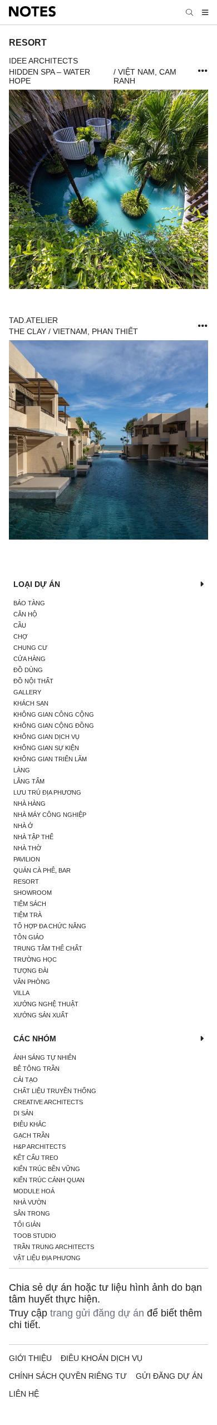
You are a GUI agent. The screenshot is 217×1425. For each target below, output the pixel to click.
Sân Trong (31, 1213)
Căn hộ (25, 614)
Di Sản (23, 1113)
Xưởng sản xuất (40, 1015)
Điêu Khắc (29, 1124)
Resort (26, 881)
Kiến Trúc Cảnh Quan (49, 1180)
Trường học (35, 959)
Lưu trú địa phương (47, 792)
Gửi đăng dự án (169, 1376)
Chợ (20, 636)
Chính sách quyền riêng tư (68, 1376)
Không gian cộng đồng (53, 725)
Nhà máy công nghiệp (49, 814)
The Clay (27, 331)
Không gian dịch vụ (46, 736)
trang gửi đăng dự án (97, 1313)
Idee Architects (43, 60)
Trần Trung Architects (53, 1246)
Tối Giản (27, 1224)
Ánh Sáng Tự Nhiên (44, 1057)
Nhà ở (23, 825)
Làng (21, 770)
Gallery (27, 692)
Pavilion (26, 859)
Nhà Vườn (29, 1202)
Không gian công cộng (53, 714)
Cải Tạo (25, 1079)
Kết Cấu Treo (35, 1157)
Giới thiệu (30, 1358)
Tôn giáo (28, 937)
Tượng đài (30, 970)
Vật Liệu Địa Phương (47, 1258)
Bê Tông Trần (36, 1068)
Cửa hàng (29, 658)
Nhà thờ (27, 848)
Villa (21, 993)
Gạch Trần (31, 1135)
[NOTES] (32, 12)
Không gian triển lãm (50, 759)
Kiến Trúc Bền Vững (46, 1169)
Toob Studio (34, 1235)
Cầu (19, 625)
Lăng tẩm (29, 781)
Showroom (32, 892)
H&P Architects (39, 1146)
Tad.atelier (33, 320)
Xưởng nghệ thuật (45, 1004)
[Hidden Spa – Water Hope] (108, 189)
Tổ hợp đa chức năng (49, 926)
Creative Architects (48, 1102)
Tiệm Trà (27, 915)
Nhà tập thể (33, 837)
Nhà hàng (29, 803)
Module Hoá (34, 1191)
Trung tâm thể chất (47, 948)
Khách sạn (30, 703)
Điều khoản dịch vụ (101, 1358)
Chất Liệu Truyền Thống (54, 1091)
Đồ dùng (28, 670)
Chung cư (30, 647)
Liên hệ (24, 1393)
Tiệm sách (29, 903)
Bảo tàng (29, 603)
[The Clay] (108, 440)
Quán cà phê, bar (42, 870)
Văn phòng (31, 981)
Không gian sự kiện (46, 748)
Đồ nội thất (33, 681)
